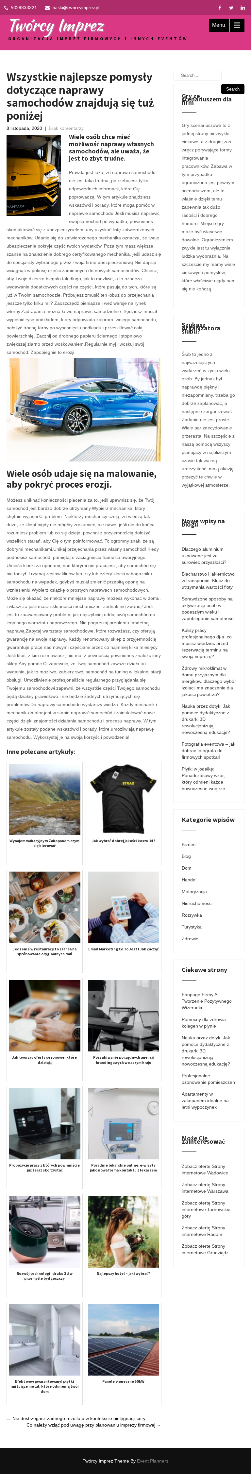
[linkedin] (242, 7)
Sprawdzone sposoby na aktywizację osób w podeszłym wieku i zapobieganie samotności (208, 608)
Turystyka (192, 926)
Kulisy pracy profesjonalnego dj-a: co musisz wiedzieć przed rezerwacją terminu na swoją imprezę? (207, 643)
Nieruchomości (197, 903)
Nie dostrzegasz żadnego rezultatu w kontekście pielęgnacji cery (76, 1418)
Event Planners (152, 1461)
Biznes (188, 844)
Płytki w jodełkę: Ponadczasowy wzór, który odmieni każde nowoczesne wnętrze (203, 778)
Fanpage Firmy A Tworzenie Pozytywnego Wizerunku (207, 1001)
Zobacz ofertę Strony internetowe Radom (203, 1231)
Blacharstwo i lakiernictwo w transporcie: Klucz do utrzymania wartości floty (208, 580)
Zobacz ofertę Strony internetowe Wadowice (205, 1169)
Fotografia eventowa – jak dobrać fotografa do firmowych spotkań (208, 750)
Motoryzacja (194, 891)
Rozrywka (192, 915)
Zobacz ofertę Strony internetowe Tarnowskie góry (206, 1209)
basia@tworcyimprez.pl (76, 7)
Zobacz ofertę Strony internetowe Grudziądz (205, 1249)
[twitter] (231, 7)
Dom (187, 868)
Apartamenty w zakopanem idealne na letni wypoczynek (205, 1100)
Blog (186, 856)
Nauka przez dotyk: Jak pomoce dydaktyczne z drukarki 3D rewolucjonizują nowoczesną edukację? (206, 719)
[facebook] (220, 7)
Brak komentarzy (66, 128)
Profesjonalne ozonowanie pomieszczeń (208, 1079)
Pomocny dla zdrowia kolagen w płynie (204, 1023)
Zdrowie (190, 938)
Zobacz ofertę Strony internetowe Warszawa (205, 1188)
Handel (189, 879)
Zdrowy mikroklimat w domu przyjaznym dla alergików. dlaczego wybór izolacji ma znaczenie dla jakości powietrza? (209, 681)
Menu (218, 25)
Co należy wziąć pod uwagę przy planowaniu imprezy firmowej (93, 1425)
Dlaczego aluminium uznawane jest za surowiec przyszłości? (204, 555)
